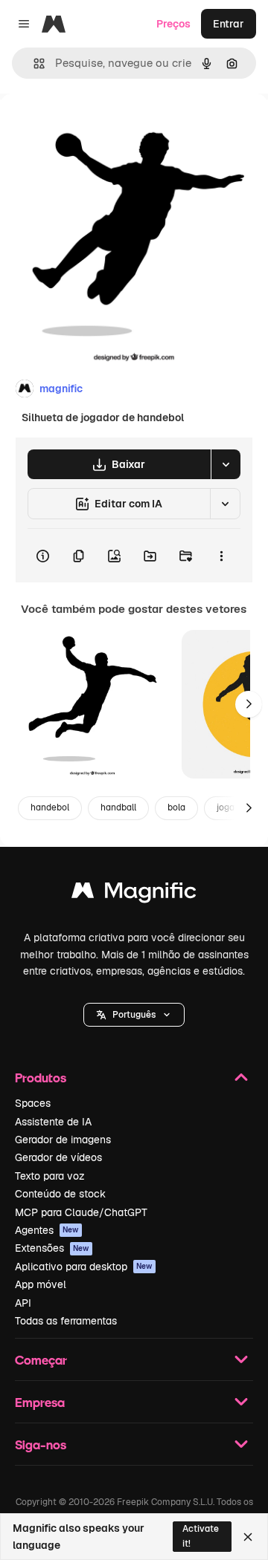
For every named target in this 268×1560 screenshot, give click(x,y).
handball (118, 807)
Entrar (228, 23)
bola (176, 807)
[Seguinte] (248, 704)
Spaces (33, 1103)
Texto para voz (50, 1176)
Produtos (40, 1077)
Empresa (40, 1402)
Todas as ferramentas (66, 1320)
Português (134, 1015)
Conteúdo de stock (60, 1193)
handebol (50, 807)
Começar (41, 1360)
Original (95, 127)
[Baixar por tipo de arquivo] (225, 464)
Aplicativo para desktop (84, 1266)
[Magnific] (134, 894)
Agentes (47, 1230)
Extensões (52, 1248)
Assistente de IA (53, 1121)
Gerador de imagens (63, 1139)
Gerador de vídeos (58, 1157)
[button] (134, 1015)
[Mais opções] (221, 556)
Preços (173, 23)
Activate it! (200, 1536)
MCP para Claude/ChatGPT (81, 1212)
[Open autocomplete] (33, 63)
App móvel (40, 1284)
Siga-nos (40, 1444)
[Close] (247, 1537)
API (23, 1303)
